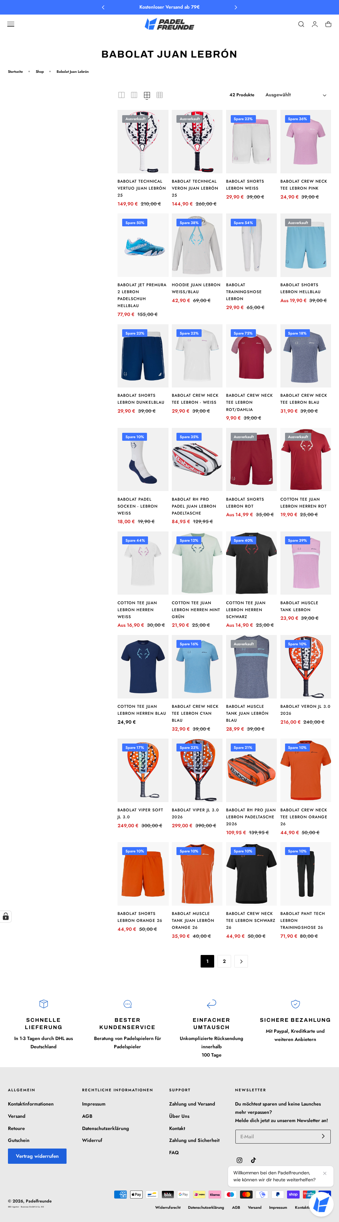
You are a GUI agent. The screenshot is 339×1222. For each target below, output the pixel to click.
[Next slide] (236, 7)
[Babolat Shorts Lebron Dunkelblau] (143, 356)
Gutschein (18, 1140)
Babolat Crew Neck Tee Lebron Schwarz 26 (250, 920)
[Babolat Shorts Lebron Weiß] (251, 141)
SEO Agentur (14, 1206)
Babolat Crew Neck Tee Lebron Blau (303, 398)
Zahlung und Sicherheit (194, 1140)
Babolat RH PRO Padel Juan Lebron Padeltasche (194, 506)
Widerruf (92, 1140)
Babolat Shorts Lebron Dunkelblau (141, 398)
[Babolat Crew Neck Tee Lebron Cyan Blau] (197, 667)
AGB (87, 1116)
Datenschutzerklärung (105, 1128)
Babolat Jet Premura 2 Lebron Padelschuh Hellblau (142, 295)
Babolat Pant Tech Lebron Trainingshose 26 (302, 920)
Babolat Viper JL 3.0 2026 (195, 813)
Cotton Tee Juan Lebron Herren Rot (303, 502)
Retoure (16, 1128)
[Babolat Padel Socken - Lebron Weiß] (143, 459)
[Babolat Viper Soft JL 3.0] (143, 770)
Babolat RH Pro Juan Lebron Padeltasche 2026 (251, 817)
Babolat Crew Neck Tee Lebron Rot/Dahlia (249, 402)
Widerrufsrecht (167, 1207)
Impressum (94, 1104)
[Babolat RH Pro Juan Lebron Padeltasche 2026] (251, 770)
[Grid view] (121, 95)
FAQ (174, 1152)
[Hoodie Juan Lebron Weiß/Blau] (197, 245)
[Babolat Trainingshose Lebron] (251, 245)
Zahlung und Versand (192, 1104)
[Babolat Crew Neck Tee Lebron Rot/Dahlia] (251, 356)
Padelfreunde (39, 1201)
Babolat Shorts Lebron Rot (245, 502)
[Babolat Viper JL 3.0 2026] (197, 770)
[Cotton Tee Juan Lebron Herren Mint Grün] (197, 563)
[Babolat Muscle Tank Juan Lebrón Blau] (251, 667)
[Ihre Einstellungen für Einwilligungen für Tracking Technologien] (5, 916)
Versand (16, 1116)
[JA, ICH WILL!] (323, 1136)
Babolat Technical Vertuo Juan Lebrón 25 (142, 188)
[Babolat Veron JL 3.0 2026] (305, 667)
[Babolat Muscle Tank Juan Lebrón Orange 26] (197, 874)
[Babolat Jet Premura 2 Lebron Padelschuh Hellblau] (143, 245)
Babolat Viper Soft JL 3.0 (140, 813)
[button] (11, 24)
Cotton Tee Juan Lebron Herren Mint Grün (196, 610)
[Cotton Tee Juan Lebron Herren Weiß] (143, 563)
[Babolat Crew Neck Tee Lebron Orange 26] (305, 770)
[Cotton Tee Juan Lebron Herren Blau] (143, 667)
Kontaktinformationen (31, 1104)
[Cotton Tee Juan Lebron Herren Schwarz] (251, 563)
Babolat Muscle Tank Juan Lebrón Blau (247, 713)
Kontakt (177, 1128)
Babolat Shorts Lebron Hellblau (300, 288)
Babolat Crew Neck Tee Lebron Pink (303, 184)
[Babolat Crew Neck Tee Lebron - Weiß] (197, 356)
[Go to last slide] (103, 7)
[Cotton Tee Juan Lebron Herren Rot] (305, 459)
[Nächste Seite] (241, 961)
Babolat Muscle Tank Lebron (299, 606)
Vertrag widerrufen (37, 1156)
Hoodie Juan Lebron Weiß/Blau (196, 288)
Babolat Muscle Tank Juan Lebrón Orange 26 (193, 920)
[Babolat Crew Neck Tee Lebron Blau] (305, 356)
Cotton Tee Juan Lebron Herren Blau (142, 709)
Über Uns (179, 1116)
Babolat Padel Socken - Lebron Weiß (138, 506)
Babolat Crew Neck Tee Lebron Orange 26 (303, 817)
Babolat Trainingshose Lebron (244, 292)
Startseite (15, 71)
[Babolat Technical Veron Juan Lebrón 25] (197, 141)
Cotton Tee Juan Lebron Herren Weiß (137, 610)
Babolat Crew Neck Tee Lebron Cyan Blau (195, 713)
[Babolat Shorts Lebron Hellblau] (305, 245)
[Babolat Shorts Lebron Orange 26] (143, 874)
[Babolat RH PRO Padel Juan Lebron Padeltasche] (197, 459)
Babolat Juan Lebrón (73, 71)
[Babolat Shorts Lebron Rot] (251, 459)
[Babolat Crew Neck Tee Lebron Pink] (305, 141)
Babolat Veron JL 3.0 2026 (305, 709)
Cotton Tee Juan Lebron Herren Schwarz (246, 610)
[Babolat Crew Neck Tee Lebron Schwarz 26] (251, 874)
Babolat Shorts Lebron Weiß (245, 184)
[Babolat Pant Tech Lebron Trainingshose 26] (305, 874)
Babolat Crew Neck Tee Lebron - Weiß (195, 398)
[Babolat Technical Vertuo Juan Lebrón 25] (143, 141)
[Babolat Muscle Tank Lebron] (305, 563)
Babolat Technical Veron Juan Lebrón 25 (195, 188)
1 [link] (207, 961)
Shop (40, 71)
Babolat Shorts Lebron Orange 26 (140, 917)
